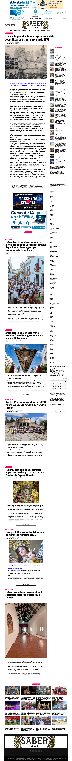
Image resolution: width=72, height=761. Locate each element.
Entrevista (51, 248)
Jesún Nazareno (53, 282)
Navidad (51, 309)
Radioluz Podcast (17, 30)
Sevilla (51, 339)
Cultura (51, 234)
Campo (51, 209)
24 (50, 388)
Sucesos (51, 344)
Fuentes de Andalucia (54, 256)
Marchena (53, 371)
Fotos (51, 255)
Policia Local (51, 374)
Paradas (51, 318)
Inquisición (52, 275)
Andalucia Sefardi (53, 198)
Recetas (51, 327)
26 (55, 388)
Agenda (51, 193)
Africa (51, 192)
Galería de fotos (53, 259)
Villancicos (52, 359)
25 (53, 388)
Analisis (51, 197)
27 (58, 388)
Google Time (52, 264)
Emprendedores (53, 243)
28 (60, 388)
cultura (58, 367)
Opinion (51, 316)
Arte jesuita (52, 204)
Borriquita (51, 206)
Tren (62, 375)
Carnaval (51, 367)
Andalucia (55, 366)
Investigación (52, 279)
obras (51, 372)
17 (50, 386)
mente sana (52, 302)
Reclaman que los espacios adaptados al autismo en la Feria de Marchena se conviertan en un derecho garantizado (57, 172)
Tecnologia (52, 345)
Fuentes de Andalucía (53, 368)
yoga (50, 363)
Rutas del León (52, 334)
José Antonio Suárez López (12, 43)
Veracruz (51, 353)
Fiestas (51, 252)
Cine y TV (51, 218)
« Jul (58, 391)
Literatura (51, 295)
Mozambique (52, 307)
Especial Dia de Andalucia (54, 250)
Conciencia (52, 224)
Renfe (61, 374)
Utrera (51, 352)
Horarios (51, 270)
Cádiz (61, 367)
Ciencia (51, 216)
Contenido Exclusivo (53, 225)
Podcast (51, 321)
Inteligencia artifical (53, 278)
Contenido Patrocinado (54, 227)
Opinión (53, 372)
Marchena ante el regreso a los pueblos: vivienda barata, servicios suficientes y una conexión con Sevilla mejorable (57, 167)
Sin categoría (52, 340)
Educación (52, 239)
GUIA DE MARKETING (53, 266)
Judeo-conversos (53, 283)
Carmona (51, 211)
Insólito (51, 277)
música (60, 371)
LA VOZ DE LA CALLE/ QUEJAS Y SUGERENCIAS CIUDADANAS (55, 291)
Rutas (29, 30)
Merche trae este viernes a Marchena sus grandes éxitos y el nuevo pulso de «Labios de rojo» (58, 185)
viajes (60, 376)
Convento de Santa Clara (54, 228)
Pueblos (51, 325)
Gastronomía (52, 260)
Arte (50, 202)
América (51, 196)
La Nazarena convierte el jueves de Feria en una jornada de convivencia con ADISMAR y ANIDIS (58, 180)
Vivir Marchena (52, 361)
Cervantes (51, 214)
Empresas (51, 245)
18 (53, 386)
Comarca (51, 223)
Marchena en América (54, 297)
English (51, 247)
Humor (51, 273)
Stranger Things (53, 343)
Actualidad (10, 30)
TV (50, 350)
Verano (51, 354)
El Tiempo (51, 241)
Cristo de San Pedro (53, 232)
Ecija (50, 238)
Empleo (51, 242)
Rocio (51, 330)
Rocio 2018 (52, 331)
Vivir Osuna (52, 362)
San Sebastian (52, 338)
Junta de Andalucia (52, 370)
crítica (51, 233)
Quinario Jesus (52, 326)
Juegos (51, 284)
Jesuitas (51, 280)
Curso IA (48, 30)
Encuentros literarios (54, 246)
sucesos (60, 375)
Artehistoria (52, 205)
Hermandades (43, 30)
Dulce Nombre (52, 237)
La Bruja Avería (52, 287)
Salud (63, 374)
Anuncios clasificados (54, 200)
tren (50, 348)
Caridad (51, 210)
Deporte (51, 236)
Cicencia (51, 215)
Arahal (51, 201)
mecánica (51, 299)
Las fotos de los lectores (54, 293)
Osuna (51, 317)
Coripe (51, 229)
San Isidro (51, 336)
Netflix (51, 311)
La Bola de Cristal (53, 286)
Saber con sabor (53, 335)
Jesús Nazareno (60, 369)
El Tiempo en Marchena (35, 30)
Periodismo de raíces (54, 320)
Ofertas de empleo (53, 313)
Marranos (51, 298)
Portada (51, 322)
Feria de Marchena (53, 251)
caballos (51, 207)
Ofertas (51, 312)
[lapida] (9, 575)
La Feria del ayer (53, 289)
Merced (51, 304)
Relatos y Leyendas (53, 329)
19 (55, 386)
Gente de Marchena (53, 261)
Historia (51, 269)
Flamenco (51, 254)
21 (60, 386)
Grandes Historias (53, 265)
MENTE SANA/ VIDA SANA (54, 303)
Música (51, 308)
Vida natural (52, 357)
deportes (63, 367)
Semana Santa (52, 375)
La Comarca (52, 288)
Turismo (51, 349)
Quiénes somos (24, 30)
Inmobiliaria (52, 274)
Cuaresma (54, 367)
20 (58, 386)
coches (51, 219)
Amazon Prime (52, 195)
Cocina (51, 220)
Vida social (52, 358)
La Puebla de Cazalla (59, 370)
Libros (51, 294)
